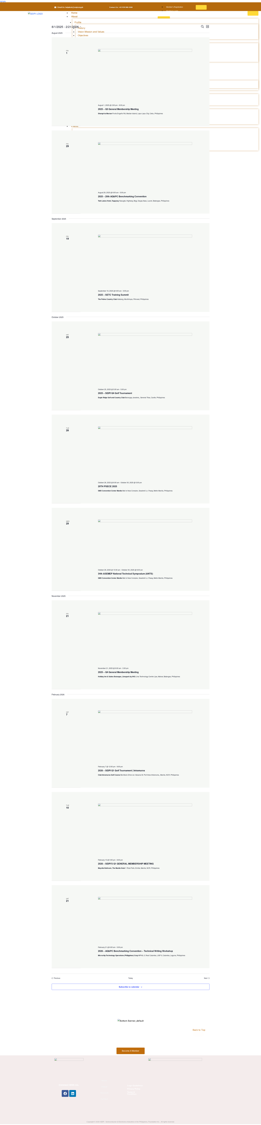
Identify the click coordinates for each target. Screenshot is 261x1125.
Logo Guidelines (135, 1085)
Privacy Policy (133, 1089)
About (104, 1087)
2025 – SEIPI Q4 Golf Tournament (115, 393)
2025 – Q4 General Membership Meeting (118, 672)
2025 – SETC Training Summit (113, 294)
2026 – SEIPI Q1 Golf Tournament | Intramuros (121, 770)
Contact (104, 1099)
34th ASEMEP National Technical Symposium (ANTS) (125, 573)
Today (130, 978)
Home (74, 12)
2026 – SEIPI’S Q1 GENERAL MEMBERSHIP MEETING (126, 863)
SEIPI (3, 1)
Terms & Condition (131, 1093)
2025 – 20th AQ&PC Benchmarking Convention (122, 196)
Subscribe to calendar (129, 986)
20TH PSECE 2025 (107, 486)
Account (104, 1093)
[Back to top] (198, 1034)
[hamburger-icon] (201, 7)
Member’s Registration (174, 7)
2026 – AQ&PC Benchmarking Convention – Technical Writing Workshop (135, 951)
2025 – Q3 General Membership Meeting (118, 109)
